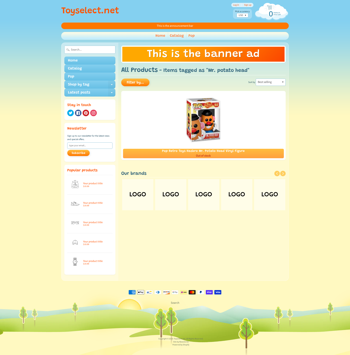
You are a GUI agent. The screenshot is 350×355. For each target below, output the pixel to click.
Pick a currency (242, 11)
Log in (236, 5)
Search (175, 303)
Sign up (247, 5)
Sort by (251, 82)
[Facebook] (78, 113)
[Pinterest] (86, 113)
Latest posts (91, 94)
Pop (191, 36)
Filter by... (135, 82)
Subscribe (78, 153)
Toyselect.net (90, 11)
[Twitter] (70, 113)
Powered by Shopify (180, 344)
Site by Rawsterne (181, 341)
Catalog (177, 36)
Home (160, 36)
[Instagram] (93, 113)
